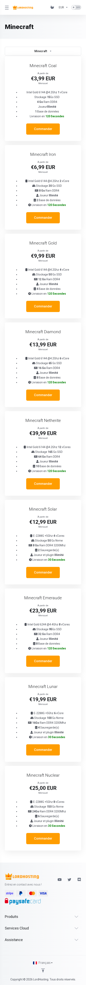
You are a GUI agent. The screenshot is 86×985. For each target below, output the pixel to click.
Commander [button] (43, 129)
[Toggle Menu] (6, 7)
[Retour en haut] (43, 970)
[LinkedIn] (79, 879)
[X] (69, 879)
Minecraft (40, 51)
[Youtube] (59, 879)
